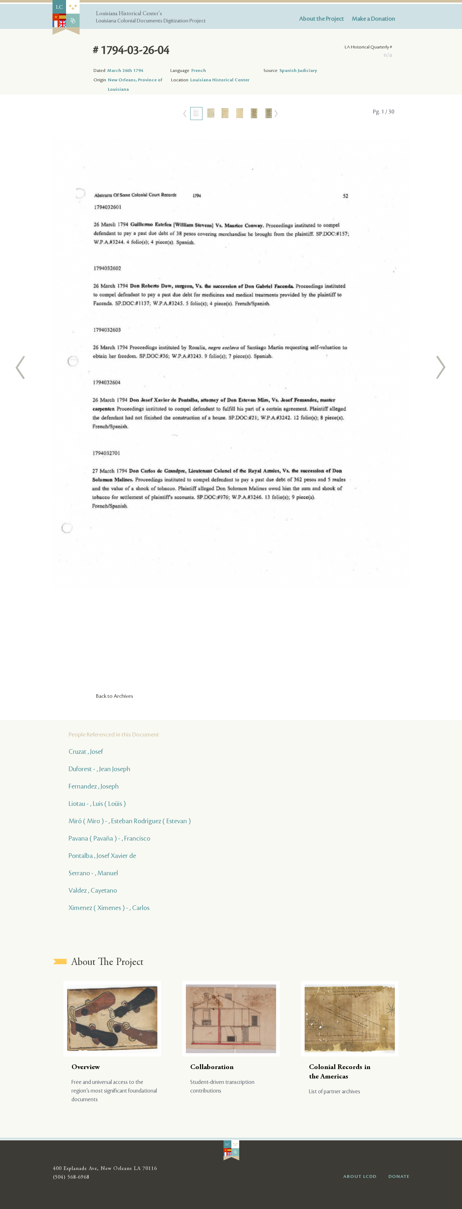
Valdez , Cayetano (93, 890)
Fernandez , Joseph (94, 786)
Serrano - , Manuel (93, 873)
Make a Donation (373, 19)
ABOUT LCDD (359, 1176)
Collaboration (212, 1067)
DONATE (399, 1176)
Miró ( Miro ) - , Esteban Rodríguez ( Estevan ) (130, 821)
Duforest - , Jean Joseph (99, 769)
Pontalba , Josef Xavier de (102, 855)
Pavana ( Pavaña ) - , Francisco (109, 838)
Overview (85, 1067)
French (198, 70)
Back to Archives (114, 696)
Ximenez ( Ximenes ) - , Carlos (109, 907)
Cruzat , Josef (86, 751)
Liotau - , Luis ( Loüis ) (97, 803)
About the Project (321, 19)
